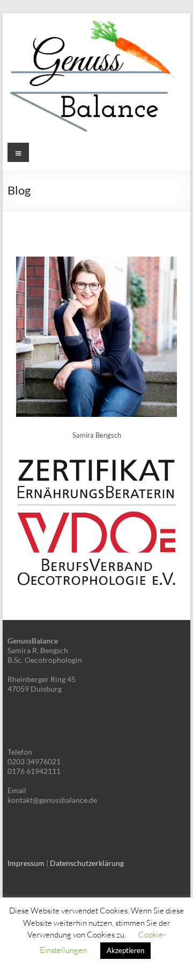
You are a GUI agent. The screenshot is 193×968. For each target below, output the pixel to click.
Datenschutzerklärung (87, 863)
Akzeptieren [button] (125, 950)
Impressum (26, 863)
